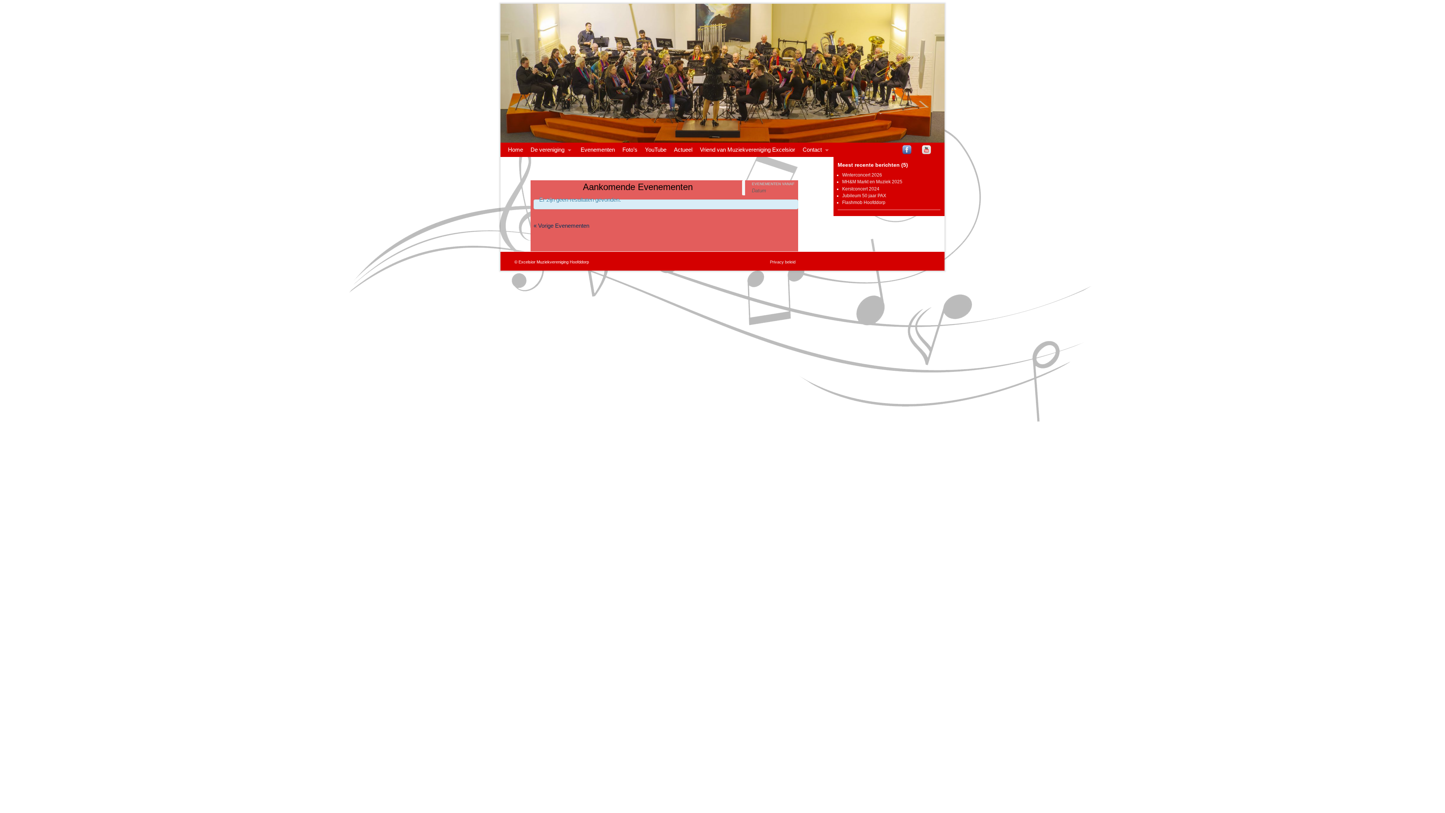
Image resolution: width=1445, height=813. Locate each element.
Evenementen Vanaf (773, 184)
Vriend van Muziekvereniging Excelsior (747, 150)
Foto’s (629, 150)
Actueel (683, 150)
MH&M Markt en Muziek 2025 (872, 181)
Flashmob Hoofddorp (863, 202)
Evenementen (598, 150)
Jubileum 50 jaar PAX (864, 195)
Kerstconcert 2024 (860, 189)
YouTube (655, 150)
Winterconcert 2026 (862, 175)
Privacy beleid (783, 262)
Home (515, 150)
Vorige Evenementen (561, 226)
